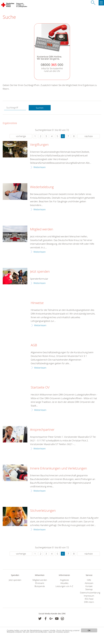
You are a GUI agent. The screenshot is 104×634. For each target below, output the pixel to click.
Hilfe (89, 580)
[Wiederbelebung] (15, 191)
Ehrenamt (39, 583)
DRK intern (89, 602)
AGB (34, 345)
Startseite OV (40, 387)
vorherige (21, 136)
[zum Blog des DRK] (62, 618)
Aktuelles (64, 583)
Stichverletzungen (43, 511)
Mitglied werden (41, 229)
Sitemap (89, 589)
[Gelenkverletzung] (15, 473)
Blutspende (40, 586)
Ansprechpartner (42, 430)
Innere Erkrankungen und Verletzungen (58, 468)
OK (89, 630)
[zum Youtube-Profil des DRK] (56, 618)
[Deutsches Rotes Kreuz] (8, 5)
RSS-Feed (89, 599)
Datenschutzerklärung (89, 592)
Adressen (89, 583)
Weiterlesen (39, 167)
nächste (88, 136)
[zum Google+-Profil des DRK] (51, 618)
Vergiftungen (39, 145)
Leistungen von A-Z (64, 586)
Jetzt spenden (40, 272)
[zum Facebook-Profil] (40, 618)
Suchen (39, 107)
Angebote (64, 580)
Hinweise (37, 303)
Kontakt (88, 586)
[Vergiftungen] (15, 149)
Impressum (89, 595)
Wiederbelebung (42, 187)
